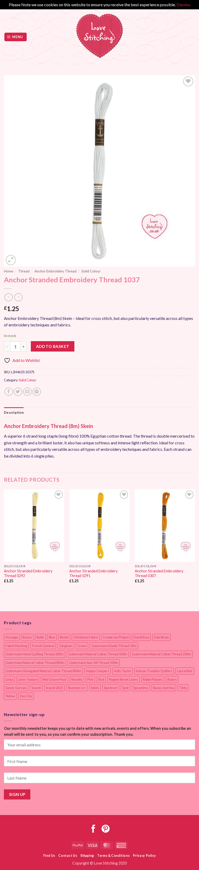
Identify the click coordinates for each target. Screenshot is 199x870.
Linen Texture (28, 679)
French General (43, 646)
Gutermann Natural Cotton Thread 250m (161, 654)
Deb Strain (161, 637)
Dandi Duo (141, 637)
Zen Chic (26, 696)
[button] (15, 37)
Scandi (36, 688)
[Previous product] (18, 297)
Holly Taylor (122, 671)
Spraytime (140, 688)
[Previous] (4, 541)
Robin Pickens (153, 679)
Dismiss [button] (183, 4)
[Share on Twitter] (18, 392)
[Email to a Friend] (27, 392)
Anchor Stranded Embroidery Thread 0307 (159, 573)
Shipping (87, 856)
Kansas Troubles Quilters (154, 671)
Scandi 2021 (54, 688)
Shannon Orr (77, 688)
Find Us (49, 856)
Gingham (66, 646)
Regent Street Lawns (123, 679)
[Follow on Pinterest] (106, 829)
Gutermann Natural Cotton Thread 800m (35, 663)
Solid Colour (91, 271)
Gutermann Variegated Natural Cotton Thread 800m (43, 671)
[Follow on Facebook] (93, 829)
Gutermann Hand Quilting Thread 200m (34, 654)
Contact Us (67, 856)
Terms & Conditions (113, 856)
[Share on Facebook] (8, 392)
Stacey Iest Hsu (163, 688)
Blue (52, 637)
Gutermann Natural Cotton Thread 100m (97, 654)
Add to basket (52, 346)
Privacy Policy (144, 856)
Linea (9, 679)
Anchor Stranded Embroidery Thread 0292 (28, 573)
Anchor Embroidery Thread (55, 271)
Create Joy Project (116, 637)
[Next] (195, 541)
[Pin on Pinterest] (36, 392)
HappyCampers (97, 671)
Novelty (77, 679)
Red (101, 679)
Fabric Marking (16, 646)
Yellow (10, 696)
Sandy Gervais (16, 688)
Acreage (11, 637)
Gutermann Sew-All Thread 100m (93, 663)
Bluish (64, 637)
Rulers (172, 679)
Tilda (183, 688)
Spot (125, 688)
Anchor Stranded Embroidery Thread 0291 (93, 573)
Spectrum (111, 688)
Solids (95, 688)
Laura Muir (185, 671)
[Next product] (8, 297)
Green (82, 646)
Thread (24, 271)
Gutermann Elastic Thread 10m (114, 646)
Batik (40, 637)
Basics (27, 637)
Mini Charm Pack (54, 679)
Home (8, 271)
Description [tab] (14, 412)
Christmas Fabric (85, 637)
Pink (90, 679)
